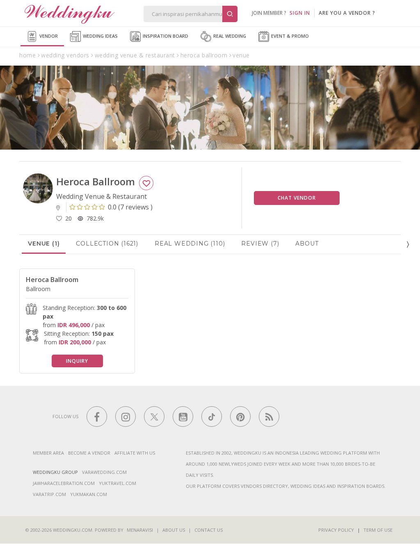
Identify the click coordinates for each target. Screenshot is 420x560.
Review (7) (260, 243)
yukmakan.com (88, 494)
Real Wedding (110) (190, 243)
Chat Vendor (297, 197)
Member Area (48, 453)
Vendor (48, 36)
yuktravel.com (117, 483)
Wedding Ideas (100, 36)
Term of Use (378, 530)
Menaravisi (140, 530)
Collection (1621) (107, 243)
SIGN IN (300, 12)
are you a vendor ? (347, 12)
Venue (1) (43, 243)
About (306, 243)
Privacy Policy (336, 530)
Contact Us (208, 530)
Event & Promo (289, 36)
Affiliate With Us (134, 453)
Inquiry (77, 360)
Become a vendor (89, 453)
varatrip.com (49, 494)
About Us (173, 530)
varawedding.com (104, 472)
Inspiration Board (165, 36)
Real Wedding (229, 36)
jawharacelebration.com (64, 483)
